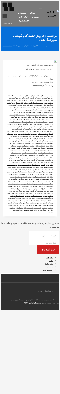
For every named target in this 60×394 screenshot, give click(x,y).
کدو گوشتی (19, 208)
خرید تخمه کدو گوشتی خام (23, 141)
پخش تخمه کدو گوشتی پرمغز (44, 107)
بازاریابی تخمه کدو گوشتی (19, 98)
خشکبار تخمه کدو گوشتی (23, 148)
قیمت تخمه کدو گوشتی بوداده (41, 193)
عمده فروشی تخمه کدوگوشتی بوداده (21, 172)
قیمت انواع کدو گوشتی (17, 189)
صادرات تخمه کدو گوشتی (46, 155)
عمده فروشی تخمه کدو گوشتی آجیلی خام (27, 169)
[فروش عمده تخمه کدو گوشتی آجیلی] (53, 61)
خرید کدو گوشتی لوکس (24, 146)
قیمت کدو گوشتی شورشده (20, 205)
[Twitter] (11, 9)
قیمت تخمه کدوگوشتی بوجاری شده (43, 200)
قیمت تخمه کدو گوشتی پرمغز (23, 193)
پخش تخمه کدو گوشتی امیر (34, 105)
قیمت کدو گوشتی (27, 200)
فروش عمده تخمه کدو (27, 186)
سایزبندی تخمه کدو (43, 150)
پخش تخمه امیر (18, 103)
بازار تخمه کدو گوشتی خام (35, 98)
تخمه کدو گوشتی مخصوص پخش (23, 124)
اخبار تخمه (10, 96)
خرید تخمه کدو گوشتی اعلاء (37, 138)
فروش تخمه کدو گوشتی (26, 174)
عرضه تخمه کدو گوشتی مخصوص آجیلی (28, 165)
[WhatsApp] (10, 5)
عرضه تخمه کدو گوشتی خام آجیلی (30, 162)
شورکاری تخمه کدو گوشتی (29, 153)
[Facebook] (6, 9)
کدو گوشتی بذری (41, 210)
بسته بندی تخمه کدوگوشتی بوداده (34, 103)
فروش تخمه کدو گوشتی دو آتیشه (22, 179)
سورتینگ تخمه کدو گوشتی (45, 153)
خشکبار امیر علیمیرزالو (38, 148)
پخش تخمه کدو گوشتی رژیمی (34, 110)
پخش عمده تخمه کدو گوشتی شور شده (37, 119)
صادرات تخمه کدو (16, 153)
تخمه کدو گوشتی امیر (26, 122)
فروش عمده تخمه (39, 186)
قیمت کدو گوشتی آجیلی (14, 200)
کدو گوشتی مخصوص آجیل (28, 210)
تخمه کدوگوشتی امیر (32, 127)
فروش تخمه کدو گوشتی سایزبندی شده (27, 181)
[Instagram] (5, 5)
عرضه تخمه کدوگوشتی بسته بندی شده (28, 167)
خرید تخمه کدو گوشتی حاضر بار (41, 141)
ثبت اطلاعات (48, 249)
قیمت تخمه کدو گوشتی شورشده (35, 198)
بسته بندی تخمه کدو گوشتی (25, 100)
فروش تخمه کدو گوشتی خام (41, 179)
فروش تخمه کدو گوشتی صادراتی (28, 184)
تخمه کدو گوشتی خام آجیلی (41, 124)
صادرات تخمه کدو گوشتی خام (30, 158)
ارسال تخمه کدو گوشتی (36, 96)
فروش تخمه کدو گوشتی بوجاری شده (35, 177)
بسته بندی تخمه (38, 100)
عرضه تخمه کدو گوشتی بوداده (21, 160)
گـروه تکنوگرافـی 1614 (32, 303)
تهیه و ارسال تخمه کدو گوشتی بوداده (25, 131)
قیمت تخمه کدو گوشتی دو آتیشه (34, 196)
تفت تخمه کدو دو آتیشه (43, 129)
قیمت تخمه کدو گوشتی (37, 191)
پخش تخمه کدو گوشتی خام (27, 107)
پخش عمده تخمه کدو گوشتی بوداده (38, 117)
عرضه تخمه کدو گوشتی (38, 160)
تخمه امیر (50, 122)
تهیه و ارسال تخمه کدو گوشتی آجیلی (25, 129)
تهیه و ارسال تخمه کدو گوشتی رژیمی (26, 134)
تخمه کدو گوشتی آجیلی (40, 122)
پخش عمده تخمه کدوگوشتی (17, 119)
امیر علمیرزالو (30, 69)
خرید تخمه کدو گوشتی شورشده (28, 143)
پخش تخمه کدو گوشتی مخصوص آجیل (37, 115)
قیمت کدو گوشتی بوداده (26, 203)
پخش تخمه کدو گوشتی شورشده (35, 112)
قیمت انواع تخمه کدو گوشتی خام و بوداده (36, 189)
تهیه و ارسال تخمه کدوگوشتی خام (29, 136)
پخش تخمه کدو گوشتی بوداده (17, 105)
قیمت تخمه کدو (48, 191)
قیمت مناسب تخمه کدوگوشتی (32, 208)
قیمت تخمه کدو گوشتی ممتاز (16, 198)
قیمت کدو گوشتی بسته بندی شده (43, 203)
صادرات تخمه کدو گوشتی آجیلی (29, 155)
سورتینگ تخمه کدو (15, 150)
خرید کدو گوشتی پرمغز (38, 146)
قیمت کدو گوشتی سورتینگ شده (38, 205)
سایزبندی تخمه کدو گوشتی (29, 150)
